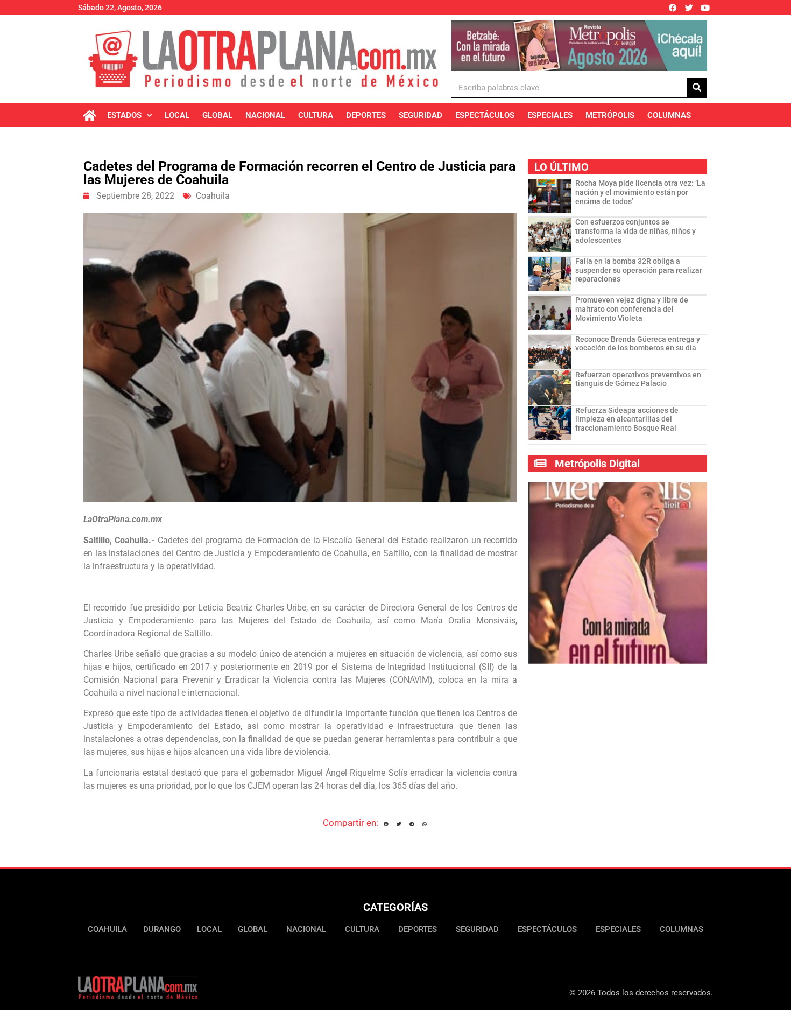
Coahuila (213, 196)
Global (217, 115)
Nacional (265, 115)
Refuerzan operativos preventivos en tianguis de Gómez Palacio (638, 379)
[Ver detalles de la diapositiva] (579, 45)
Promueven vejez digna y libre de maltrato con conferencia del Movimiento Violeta (631, 309)
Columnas (669, 115)
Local (177, 115)
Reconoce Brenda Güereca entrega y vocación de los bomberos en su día (637, 344)
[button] (386, 824)
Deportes (366, 115)
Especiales (550, 115)
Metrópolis (609, 115)
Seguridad (420, 115)
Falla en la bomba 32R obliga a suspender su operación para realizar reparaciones (638, 270)
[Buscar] (697, 87)
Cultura (315, 115)
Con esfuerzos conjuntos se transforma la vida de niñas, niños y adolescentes (635, 231)
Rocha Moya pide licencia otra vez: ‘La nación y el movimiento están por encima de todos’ (640, 192)
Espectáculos (484, 115)
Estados (124, 115)
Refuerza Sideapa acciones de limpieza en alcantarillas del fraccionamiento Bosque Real (627, 419)
